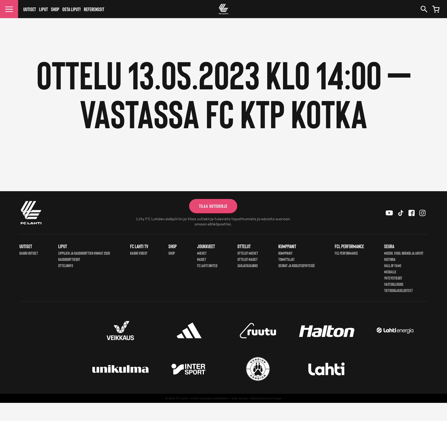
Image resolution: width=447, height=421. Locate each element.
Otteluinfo (65, 265)
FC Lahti (182, 398)
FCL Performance (346, 253)
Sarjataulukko (247, 265)
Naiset (201, 259)
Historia (390, 259)
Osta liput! (71, 9)
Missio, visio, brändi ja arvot (403, 253)
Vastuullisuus (393, 284)
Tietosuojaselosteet (398, 290)
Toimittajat (286, 259)
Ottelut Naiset (247, 259)
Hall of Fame (392, 265)
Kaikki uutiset (28, 253)
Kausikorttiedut (69, 259)
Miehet (202, 253)
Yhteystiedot (393, 277)
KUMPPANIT (285, 253)
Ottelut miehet (247, 253)
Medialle (390, 271)
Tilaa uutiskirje (213, 206)
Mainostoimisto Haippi (266, 398)
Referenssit (94, 9)
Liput (43, 9)
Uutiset (29, 9)
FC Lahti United (207, 265)
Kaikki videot (138, 253)
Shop (55, 9)
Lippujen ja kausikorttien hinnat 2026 (84, 253)
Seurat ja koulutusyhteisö (296, 265)
